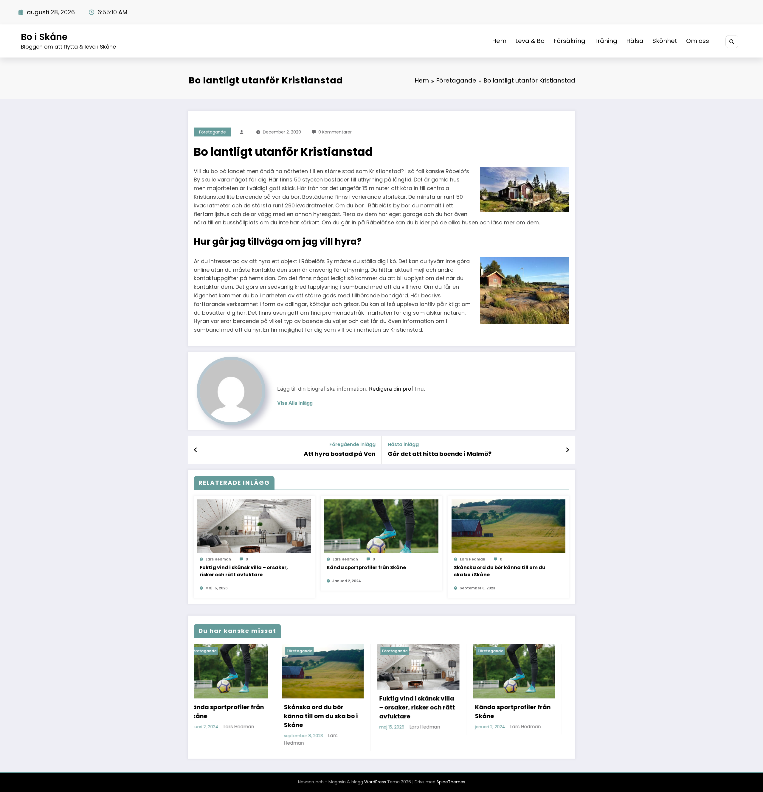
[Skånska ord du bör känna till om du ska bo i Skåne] (508, 526)
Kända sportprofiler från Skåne (366, 567)
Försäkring (569, 41)
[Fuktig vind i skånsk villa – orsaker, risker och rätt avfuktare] (254, 526)
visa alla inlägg (295, 403)
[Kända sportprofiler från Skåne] (381, 526)
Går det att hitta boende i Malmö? (439, 454)
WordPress (375, 782)
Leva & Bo (530, 41)
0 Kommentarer (335, 132)
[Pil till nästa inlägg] (567, 450)
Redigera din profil (392, 389)
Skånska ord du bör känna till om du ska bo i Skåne (499, 571)
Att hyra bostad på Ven (340, 454)
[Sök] (731, 41)
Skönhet (664, 41)
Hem (499, 41)
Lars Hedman (218, 559)
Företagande (212, 132)
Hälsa (634, 41)
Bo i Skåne (44, 36)
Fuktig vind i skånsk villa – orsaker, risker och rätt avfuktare (244, 571)
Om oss (697, 41)
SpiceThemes (451, 782)
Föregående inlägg (352, 444)
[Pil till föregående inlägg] (196, 450)
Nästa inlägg (403, 444)
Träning (605, 41)
